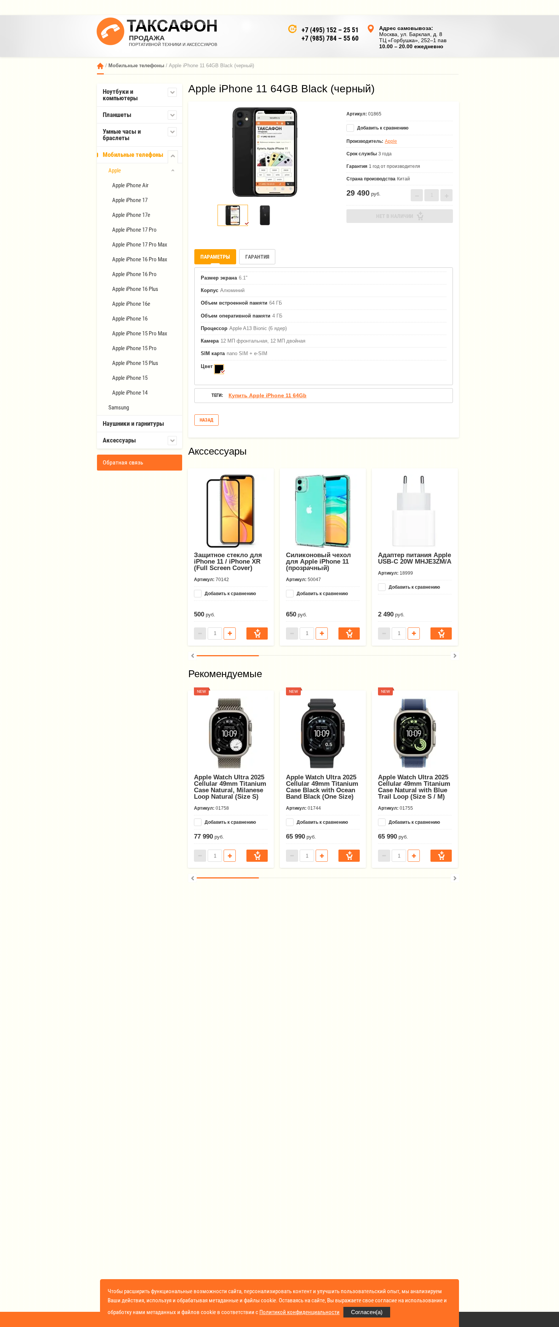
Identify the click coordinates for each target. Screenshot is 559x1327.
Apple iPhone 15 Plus (135, 363)
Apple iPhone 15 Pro (134, 348)
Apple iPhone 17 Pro (134, 229)
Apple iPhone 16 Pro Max (139, 259)
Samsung (118, 407)
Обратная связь (123, 462)
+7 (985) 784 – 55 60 (330, 38)
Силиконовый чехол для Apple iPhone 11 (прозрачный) (318, 561)
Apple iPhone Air (130, 185)
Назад (206, 420)
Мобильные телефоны (136, 65)
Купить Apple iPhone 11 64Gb (267, 395)
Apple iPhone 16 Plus (135, 289)
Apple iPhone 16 (130, 318)
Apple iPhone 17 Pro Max (139, 244)
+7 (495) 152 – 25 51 (330, 30)
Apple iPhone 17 (130, 200)
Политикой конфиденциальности (299, 1312)
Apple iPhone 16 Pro (134, 274)
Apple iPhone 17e (131, 215)
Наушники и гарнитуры (133, 423)
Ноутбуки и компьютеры (120, 95)
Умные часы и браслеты (122, 135)
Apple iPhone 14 (130, 392)
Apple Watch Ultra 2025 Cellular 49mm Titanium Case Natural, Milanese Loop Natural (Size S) (230, 787)
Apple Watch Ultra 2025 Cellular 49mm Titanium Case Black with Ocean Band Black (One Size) (322, 787)
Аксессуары (119, 440)
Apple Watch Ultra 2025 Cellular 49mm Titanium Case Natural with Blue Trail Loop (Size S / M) (414, 787)
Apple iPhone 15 (130, 377)
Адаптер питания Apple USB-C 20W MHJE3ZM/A (414, 558)
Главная (100, 66)
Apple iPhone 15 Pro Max (139, 333)
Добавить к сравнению (382, 128)
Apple (114, 170)
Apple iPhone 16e (131, 303)
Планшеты (117, 114)
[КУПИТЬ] (257, 633)
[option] (264, 152)
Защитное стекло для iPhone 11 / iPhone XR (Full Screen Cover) (228, 561)
